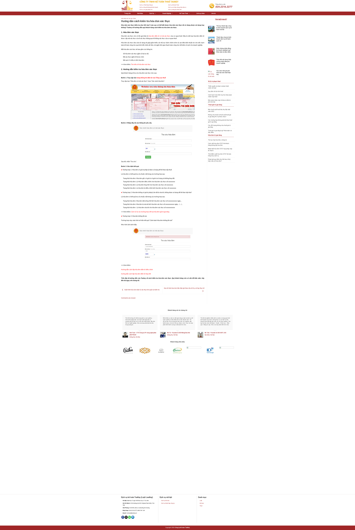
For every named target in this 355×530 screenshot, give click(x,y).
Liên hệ (213, 13)
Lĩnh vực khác (200, 13)
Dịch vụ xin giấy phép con (146, 9)
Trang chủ (127, 13)
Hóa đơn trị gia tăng (215, 135)
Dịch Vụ (151, 13)
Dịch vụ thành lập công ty (168, 502)
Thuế (201, 505)
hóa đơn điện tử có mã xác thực (159, 36)
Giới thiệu (140, 13)
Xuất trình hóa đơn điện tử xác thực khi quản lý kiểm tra (141, 290)
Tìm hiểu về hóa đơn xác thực (141, 64)
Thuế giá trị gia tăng (215, 105)
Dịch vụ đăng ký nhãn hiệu (175, 9)
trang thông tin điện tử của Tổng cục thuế (151, 78)
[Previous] (125, 327)
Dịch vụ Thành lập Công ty (146, 5)
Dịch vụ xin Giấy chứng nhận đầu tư (177, 7)
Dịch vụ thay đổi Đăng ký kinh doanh (149, 7)
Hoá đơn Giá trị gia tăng (128, 18)
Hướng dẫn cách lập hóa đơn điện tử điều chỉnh (137, 269)
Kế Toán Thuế (184, 13)
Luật (201, 500)
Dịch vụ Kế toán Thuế (173, 5)
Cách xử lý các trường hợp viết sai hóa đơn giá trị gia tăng (150, 212)
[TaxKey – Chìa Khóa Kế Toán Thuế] (129, 6)
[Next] (229, 327)
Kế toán (202, 502)
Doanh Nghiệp (167, 13)
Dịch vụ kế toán (165, 500)
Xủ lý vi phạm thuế (214, 81)
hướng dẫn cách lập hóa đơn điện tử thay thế (136, 274)
